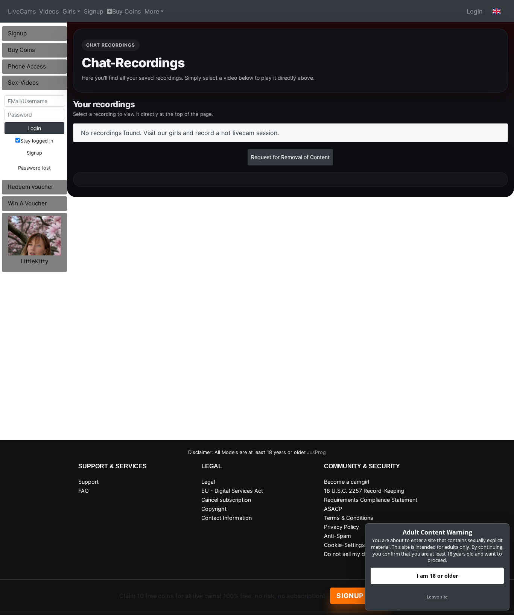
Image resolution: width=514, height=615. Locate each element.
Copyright (214, 509)
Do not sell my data (348, 554)
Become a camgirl (346, 481)
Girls (69, 11)
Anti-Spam (337, 536)
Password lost (34, 168)
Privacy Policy (341, 527)
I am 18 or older (437, 575)
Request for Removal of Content (290, 157)
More (151, 11)
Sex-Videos (23, 82)
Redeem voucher (30, 186)
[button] (496, 11)
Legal (208, 481)
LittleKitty (34, 261)
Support (88, 481)
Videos (49, 11)
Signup (93, 11)
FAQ (83, 490)
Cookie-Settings (344, 545)
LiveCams (22, 11)
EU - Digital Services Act (232, 490)
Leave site (437, 597)
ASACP (333, 509)
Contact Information (226, 518)
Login (474, 11)
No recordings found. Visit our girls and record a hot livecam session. (180, 133)
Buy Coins (126, 11)
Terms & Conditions (348, 518)
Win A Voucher (27, 203)
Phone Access (27, 66)
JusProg (316, 452)
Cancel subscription (226, 500)
